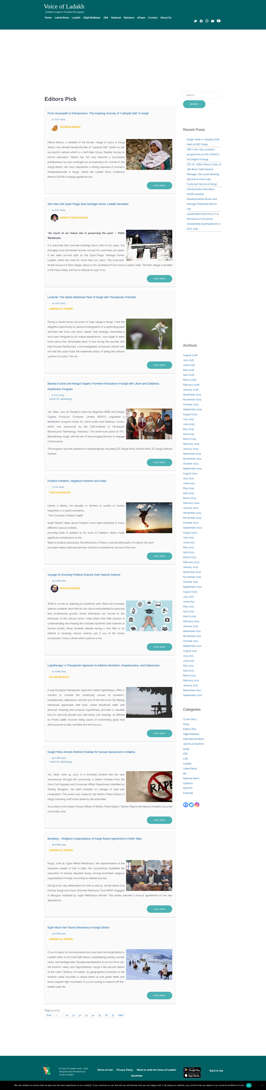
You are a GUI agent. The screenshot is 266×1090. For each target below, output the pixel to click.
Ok (249, 1085)
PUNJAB (188, 793)
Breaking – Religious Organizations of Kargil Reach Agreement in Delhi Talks (95, 838)
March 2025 (189, 439)
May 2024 (188, 488)
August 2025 (190, 414)
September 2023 (192, 527)
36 (106, 1015)
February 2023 (191, 562)
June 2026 (189, 365)
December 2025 (192, 394)
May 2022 (188, 606)
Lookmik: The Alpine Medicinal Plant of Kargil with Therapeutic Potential (92, 297)
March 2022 (189, 616)
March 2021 (189, 675)
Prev (49, 1015)
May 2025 (188, 429)
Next (120, 1015)
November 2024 (192, 458)
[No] (262, 1085)
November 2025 (192, 399)
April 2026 (188, 374)
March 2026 (189, 379)
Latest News (190, 768)
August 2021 (190, 650)
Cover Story (190, 719)
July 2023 (188, 537)
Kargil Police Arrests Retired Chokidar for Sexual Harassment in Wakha (91, 752)
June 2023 (189, 542)
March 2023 (189, 557)
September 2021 (192, 645)
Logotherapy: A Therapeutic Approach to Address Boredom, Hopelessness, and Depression (104, 665)
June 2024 (189, 483)
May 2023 (188, 547)
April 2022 (188, 611)
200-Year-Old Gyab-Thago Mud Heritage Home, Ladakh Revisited (88, 204)
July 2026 (188, 360)
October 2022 (190, 581)
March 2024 (189, 498)
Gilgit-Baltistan (191, 734)
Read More (159, 185)
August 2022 (190, 591)
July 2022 (188, 596)
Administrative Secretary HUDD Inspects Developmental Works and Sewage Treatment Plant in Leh (202, 199)
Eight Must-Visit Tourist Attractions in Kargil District (78, 927)
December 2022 (192, 572)
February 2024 (191, 503)
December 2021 (192, 631)
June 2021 (188, 660)
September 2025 (192, 409)
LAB (185, 758)
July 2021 (188, 655)
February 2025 (191, 443)
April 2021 (188, 670)
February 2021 (191, 680)
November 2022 (192, 576)
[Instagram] (196, 804)
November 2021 (192, 636)
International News (193, 738)
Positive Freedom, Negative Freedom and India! (77, 480)
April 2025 (188, 434)
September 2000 (192, 695)
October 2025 (190, 404)
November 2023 (192, 517)
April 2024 (188, 493)
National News (191, 778)
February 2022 (191, 621)
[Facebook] (185, 804)
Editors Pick (189, 729)
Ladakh (187, 763)
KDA (185, 753)
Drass (186, 724)
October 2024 (190, 463)
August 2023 (190, 532)
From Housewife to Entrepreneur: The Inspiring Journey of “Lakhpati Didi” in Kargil (98, 113)
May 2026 (188, 370)
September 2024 (192, 468)
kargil (186, 748)
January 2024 (190, 508)
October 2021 (190, 641)
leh (184, 773)
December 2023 (192, 512)
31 (73, 1015)
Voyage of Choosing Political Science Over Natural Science (84, 574)
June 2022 (188, 601)
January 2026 (190, 389)
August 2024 (190, 473)
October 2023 (190, 522)
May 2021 (188, 665)
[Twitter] (191, 804)
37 (113, 1015)
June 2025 (189, 424)
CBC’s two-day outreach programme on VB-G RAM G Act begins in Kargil (203, 154)
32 (80, 1015)
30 (66, 1015)
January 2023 (190, 567)
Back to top (216, 1070)
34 (93, 1015)
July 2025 (188, 419)
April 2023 (188, 552)
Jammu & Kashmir (193, 743)
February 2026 (191, 384)
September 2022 (192, 586)
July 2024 (188, 478)
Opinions (188, 783)
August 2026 (190, 355)
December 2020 (192, 690)
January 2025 (190, 448)
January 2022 (190, 626)
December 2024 (192, 453)
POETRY (188, 788)
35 (99, 1015)
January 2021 (190, 685)
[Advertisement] (133, 55)
